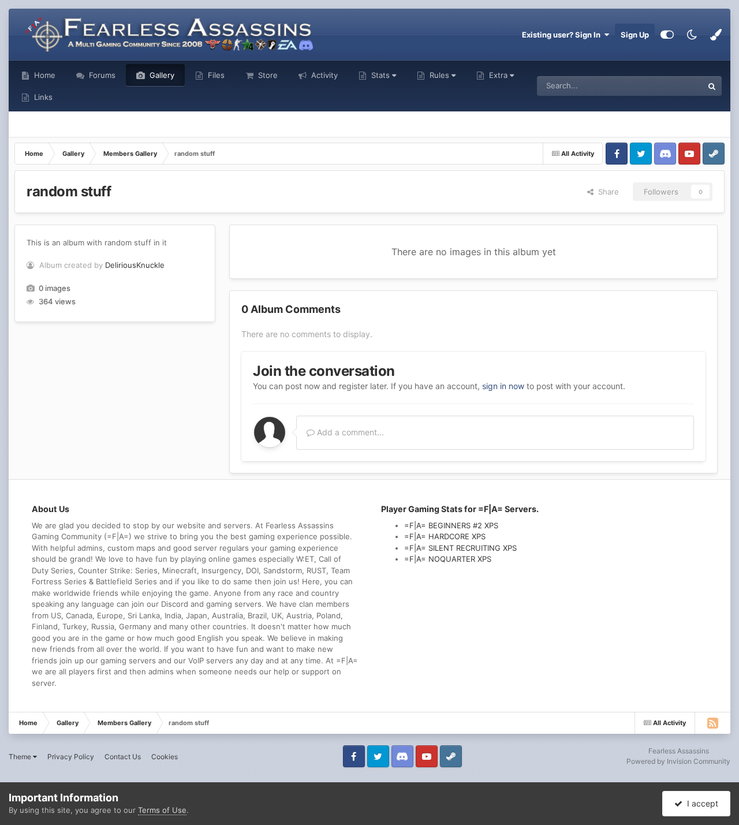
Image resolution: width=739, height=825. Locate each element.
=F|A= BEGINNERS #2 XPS (451, 525)
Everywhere (667, 85)
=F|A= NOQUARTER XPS (447, 558)
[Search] (712, 86)
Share (606, 191)
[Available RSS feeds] (712, 723)
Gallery (160, 75)
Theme (21, 756)
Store (267, 75)
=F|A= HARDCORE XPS (445, 536)
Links (42, 97)
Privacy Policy (70, 756)
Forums (101, 75)
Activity (323, 75)
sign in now (503, 386)
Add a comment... (349, 432)
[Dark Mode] (692, 35)
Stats (380, 75)
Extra (498, 75)
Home (43, 75)
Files (215, 75)
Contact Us (122, 756)
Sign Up (635, 34)
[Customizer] (667, 35)
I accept (700, 803)
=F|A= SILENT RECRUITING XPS (460, 548)
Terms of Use (162, 810)
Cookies (164, 756)
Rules (439, 75)
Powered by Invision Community (678, 761)
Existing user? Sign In (563, 34)
